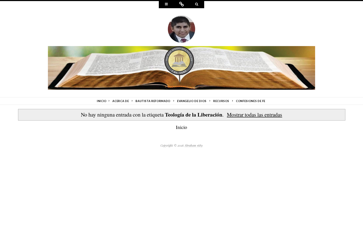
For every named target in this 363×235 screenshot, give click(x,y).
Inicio (181, 127)
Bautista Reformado (152, 101)
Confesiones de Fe (250, 101)
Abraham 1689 (193, 145)
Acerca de (120, 101)
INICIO (102, 101)
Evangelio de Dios (191, 101)
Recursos (221, 101)
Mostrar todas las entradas (254, 114)
